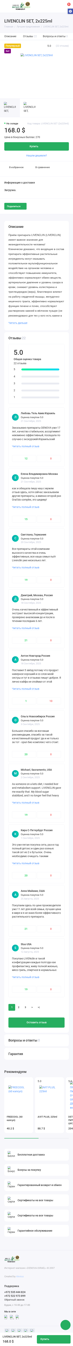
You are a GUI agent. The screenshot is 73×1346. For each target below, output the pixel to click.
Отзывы (30, 36)
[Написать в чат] (65, 1325)
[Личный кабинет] (59, 6)
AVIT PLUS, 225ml (47, 1116)
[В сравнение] (24, 1081)
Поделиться (13, 206)
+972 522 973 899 (14, 1295)
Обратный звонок (14, 1299)
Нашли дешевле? (36, 155)
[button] (70, 11)
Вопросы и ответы (55, 36)
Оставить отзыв (37, 1022)
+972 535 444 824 (14, 1292)
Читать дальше (17, 322)
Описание (10, 36)
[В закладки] (29, 1081)
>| (39, 1007)
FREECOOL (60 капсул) (14, 1118)
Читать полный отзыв (25, 446)
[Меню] (6, 6)
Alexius (20, 1276)
